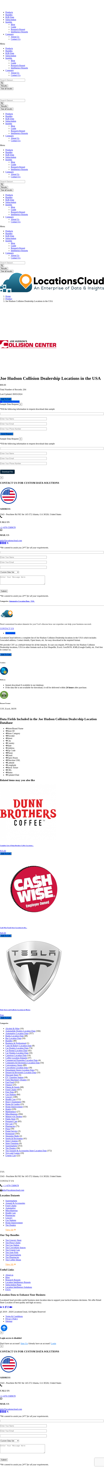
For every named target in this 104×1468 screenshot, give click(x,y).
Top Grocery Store (13, 1240)
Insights (8, 22)
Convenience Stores (13, 1065)
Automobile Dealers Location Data (20, 1031)
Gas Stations (10, 1094)
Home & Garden (12, 1104)
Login (53, 1343)
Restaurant (9, 1133)
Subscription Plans (13, 1285)
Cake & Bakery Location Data (18, 1045)
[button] (52, 44)
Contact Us (15, 39)
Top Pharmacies (12, 1257)
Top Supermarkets (13, 1255)
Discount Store (11, 1075)
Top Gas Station (12, 1245)
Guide (13, 27)
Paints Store (10, 1119)
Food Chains (10, 1089)
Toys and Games (12, 1153)
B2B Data (9, 17)
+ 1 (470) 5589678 (10, 1185)
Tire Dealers (10, 1148)
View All (9, 1230)
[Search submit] (2, 83)
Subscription (10, 19)
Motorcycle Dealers (13, 1116)
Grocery (8, 1097)
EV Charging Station (14, 1077)
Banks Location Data (14, 1036)
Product (8, 299)
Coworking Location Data (16, 1067)
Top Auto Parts (11, 1252)
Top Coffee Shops (13, 1260)
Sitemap (8, 1321)
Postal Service (11, 1131)
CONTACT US (7, 628)
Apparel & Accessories (15, 1203)
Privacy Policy (11, 1319)
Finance (8, 1085)
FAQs (8, 1289)
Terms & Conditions (14, 1316)
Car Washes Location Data (16, 1053)
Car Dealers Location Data (16, 1048)
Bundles (8, 15)
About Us (15, 37)
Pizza (7, 1129)
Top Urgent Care (12, 1250)
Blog (13, 24)
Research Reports (12, 1280)
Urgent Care (10, 1155)
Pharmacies (10, 1126)
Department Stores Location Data (19, 1070)
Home (8, 296)
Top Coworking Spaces (15, 1247)
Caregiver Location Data (16, 1055)
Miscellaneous (11, 1114)
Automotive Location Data (16, 1033)
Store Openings (12, 1143)
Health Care (10, 1099)
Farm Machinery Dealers (16, 1080)
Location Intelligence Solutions (18, 1287)
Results (4, 86)
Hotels (8, 1109)
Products (9, 12)
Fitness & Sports (12, 1087)
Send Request (6, 434)
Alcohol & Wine (12, 1028)
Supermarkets (11, 1146)
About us (9, 1275)
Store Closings (11, 1141)
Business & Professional (15, 1043)
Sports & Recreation (14, 1138)
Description (10, 633)
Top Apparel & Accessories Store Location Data (26, 1151)
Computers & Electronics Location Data (22, 1063)
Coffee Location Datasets (16, 1058)
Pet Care (9, 1124)
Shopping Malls (12, 1136)
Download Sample (12, 401)
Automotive (10, 1208)
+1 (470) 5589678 (8, 527)
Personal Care (11, 1121)
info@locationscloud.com (11, 540)
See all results (6, 89)
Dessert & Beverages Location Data (20, 1072)
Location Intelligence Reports (18, 1282)
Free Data (9, 1092)
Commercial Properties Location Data (21, 1060)
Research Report (18, 29)
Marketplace (10, 1111)
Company (9, 34)
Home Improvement (14, 1107)
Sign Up (24, 1343)
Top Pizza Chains (12, 1243)
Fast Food (9, 1082)
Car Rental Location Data (16, 1050)
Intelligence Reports (19, 32)
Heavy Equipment (13, 1102)
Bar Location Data (13, 1038)
